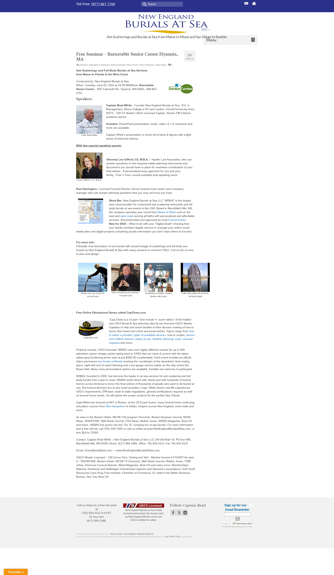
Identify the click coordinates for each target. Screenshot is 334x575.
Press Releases (146, 65)
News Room (132, 65)
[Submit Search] (144, 4)
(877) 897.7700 (103, 4)
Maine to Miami (167, 212)
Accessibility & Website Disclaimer (139, 534)
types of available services (150, 335)
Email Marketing (233, 526)
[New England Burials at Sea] (167, 23)
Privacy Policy (116, 534)
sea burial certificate (110, 361)
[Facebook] (173, 512)
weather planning (162, 338)
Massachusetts (118, 65)
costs (178, 338)
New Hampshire (115, 406)
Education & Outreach (99, 65)
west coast (126, 216)
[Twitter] (179, 512)
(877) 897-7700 (173, 537)
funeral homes (177, 219)
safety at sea (143, 338)
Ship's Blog (160, 65)
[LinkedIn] (185, 512)
